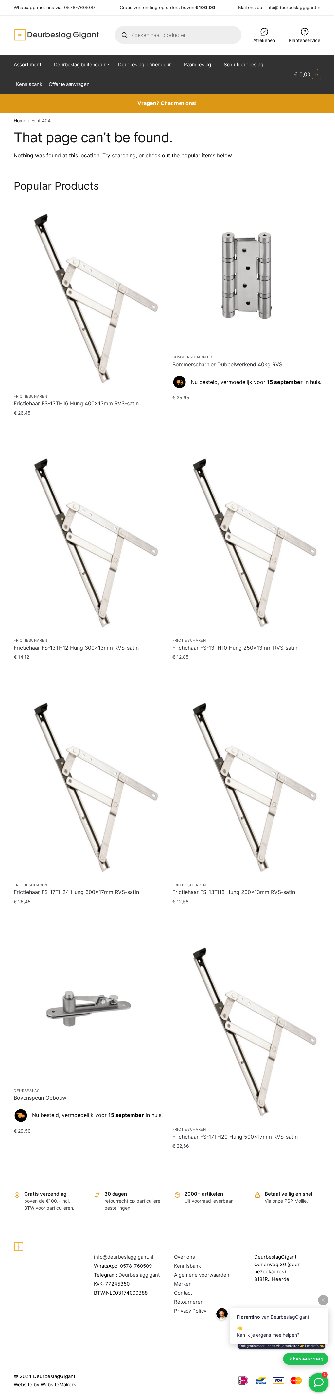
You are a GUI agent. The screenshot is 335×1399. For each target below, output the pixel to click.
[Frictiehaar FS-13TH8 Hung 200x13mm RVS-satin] (246, 784)
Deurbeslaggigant (139, 1275)
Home (20, 120)
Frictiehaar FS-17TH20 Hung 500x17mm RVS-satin (235, 1136)
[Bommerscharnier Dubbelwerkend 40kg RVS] (246, 276)
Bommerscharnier (192, 357)
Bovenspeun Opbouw (40, 1097)
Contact (183, 1293)
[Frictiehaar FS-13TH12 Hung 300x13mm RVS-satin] (88, 540)
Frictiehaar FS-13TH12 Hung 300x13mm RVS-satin (76, 647)
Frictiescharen (30, 396)
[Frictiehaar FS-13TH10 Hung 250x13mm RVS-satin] (246, 540)
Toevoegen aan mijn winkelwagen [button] (88, 426)
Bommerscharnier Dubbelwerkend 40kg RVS (227, 364)
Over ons (184, 1257)
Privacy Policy (190, 1311)
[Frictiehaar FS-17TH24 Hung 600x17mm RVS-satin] (88, 784)
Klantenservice (304, 40)
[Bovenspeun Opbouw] (88, 1009)
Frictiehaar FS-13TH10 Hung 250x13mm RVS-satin (234, 647)
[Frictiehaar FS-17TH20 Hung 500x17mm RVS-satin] (246, 1029)
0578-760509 (79, 7)
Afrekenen (264, 40)
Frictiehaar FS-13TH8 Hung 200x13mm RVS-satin (233, 892)
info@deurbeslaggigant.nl (293, 7)
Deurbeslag (27, 1090)
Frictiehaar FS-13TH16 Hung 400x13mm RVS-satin (76, 403)
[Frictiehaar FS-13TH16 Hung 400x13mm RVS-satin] (88, 295)
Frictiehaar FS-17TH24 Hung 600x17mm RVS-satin (76, 892)
